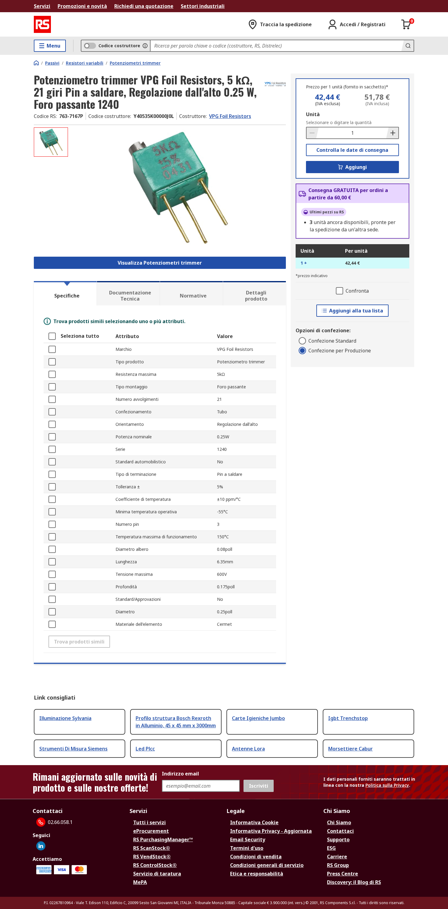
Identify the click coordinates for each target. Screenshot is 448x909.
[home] (36, 62)
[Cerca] (407, 45)
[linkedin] (40, 845)
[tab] (65, 293)
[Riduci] (313, 132)
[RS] (42, 24)
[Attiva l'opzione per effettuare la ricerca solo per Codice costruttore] (145, 45)
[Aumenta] (392, 132)
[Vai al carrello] (406, 24)
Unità (313, 114)
